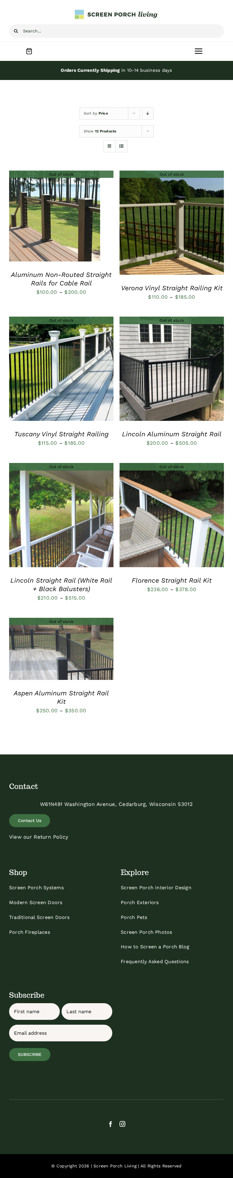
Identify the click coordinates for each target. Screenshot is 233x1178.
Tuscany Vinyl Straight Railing (61, 434)
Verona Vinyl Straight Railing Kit (172, 288)
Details (54, 217)
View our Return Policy (39, 837)
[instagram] (122, 1124)
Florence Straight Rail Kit (172, 580)
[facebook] (110, 1124)
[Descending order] (148, 113)
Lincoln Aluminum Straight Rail (171, 434)
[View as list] (121, 146)
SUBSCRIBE (30, 1054)
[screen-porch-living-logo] (116, 11)
